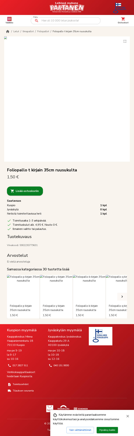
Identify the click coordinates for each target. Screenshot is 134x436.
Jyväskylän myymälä (65, 330)
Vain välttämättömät (80, 430)
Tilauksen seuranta (23, 390)
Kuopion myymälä (21, 330)
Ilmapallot (28, 31)
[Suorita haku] (36, 20)
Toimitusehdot (20, 384)
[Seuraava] (122, 297)
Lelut (16, 31)
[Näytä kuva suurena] (124, 41)
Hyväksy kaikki (107, 430)
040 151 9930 (61, 365)
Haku (35, 17)
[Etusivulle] (8, 31)
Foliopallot (43, 31)
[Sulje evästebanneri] (127, 416)
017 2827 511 (20, 365)
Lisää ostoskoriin (27, 191)
